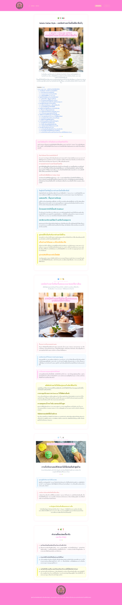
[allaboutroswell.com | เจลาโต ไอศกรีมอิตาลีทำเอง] (19, 5)
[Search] (29, 6)
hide (43, 87)
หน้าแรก (33, 6)
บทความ (37, 6)
